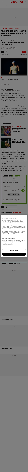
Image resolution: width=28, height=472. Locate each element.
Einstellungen (14, 250)
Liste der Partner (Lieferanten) (8, 245)
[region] (14, 236)
